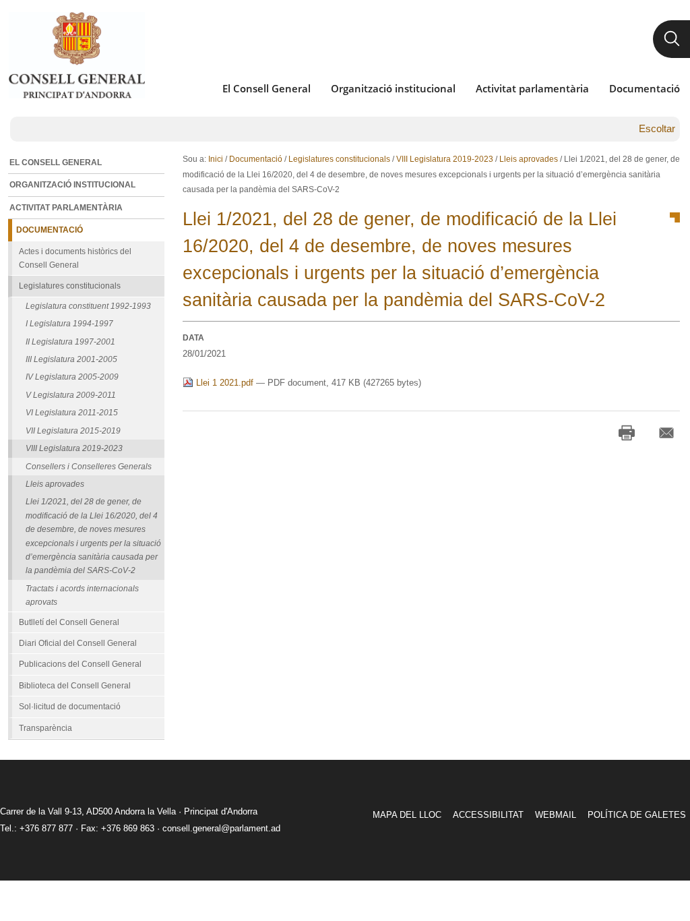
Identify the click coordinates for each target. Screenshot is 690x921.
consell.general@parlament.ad (221, 828)
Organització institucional (393, 88)
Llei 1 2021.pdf (224, 383)
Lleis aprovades (528, 159)
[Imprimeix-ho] (626, 432)
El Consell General (266, 88)
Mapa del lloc (407, 815)
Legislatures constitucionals (339, 159)
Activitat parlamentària (532, 88)
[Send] (666, 432)
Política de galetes (637, 815)
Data (193, 338)
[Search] (671, 39)
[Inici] (76, 55)
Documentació (644, 88)
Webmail (555, 815)
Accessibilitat (488, 815)
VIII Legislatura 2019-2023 (444, 159)
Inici (215, 159)
